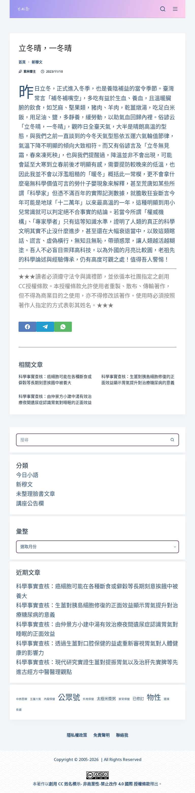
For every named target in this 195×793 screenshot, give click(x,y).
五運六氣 (35, 699)
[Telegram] (45, 327)
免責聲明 (101, 735)
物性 (154, 697)
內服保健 (49, 699)
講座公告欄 (30, 503)
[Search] (162, 8)
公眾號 (69, 697)
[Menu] (175, 9)
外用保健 (88, 699)
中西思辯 (21, 699)
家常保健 (124, 699)
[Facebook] (27, 327)
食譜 (19, 709)
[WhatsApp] (63, 327)
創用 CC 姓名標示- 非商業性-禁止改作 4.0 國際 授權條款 (99, 784)
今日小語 (27, 474)
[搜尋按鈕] (172, 439)
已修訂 (138, 698)
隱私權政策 (77, 735)
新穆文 (24, 484)
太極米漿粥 (106, 698)
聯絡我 (122, 735)
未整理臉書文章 (35, 493)
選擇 (166, 699)
